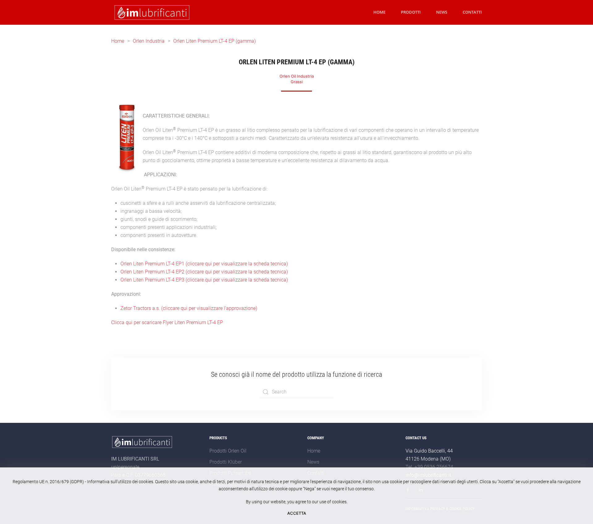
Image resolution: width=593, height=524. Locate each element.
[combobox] (296, 392)
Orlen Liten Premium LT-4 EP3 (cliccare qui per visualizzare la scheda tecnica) (204, 280)
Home (117, 41)
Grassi (297, 81)
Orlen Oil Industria (297, 76)
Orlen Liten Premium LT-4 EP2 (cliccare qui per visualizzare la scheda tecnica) (204, 272)
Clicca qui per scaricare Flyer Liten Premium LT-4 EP (167, 322)
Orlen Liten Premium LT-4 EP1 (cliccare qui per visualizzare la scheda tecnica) (204, 264)
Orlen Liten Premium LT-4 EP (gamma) (214, 41)
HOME (379, 12)
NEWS (441, 12)
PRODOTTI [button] (411, 12)
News (313, 462)
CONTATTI (472, 12)
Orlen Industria (149, 41)
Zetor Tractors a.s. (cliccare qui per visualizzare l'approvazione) (188, 308)
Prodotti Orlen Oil (227, 451)
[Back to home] (151, 12)
